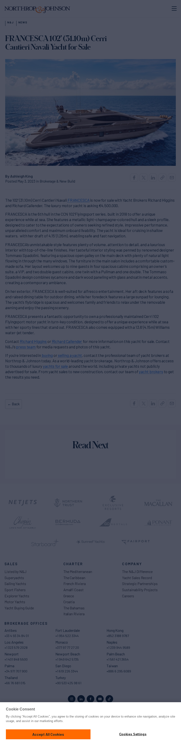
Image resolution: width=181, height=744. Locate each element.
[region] (90, 723)
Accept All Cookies (48, 734)
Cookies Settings (132, 734)
